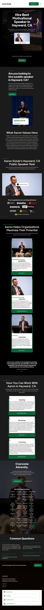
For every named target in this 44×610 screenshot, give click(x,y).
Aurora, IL (13, 491)
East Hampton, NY (19, 498)
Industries (4, 585)
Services (4, 586)
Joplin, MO (31, 525)
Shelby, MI (19, 508)
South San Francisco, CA (31, 528)
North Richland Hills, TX (19, 515)
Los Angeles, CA (31, 520)
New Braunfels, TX (12, 510)
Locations (4, 583)
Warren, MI (25, 503)
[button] (40, 4)
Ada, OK (31, 499)
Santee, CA (12, 496)
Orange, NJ (25, 522)
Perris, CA (25, 516)
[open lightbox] (22, 37)
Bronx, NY (13, 518)
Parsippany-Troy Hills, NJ (19, 526)
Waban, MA (25, 494)
